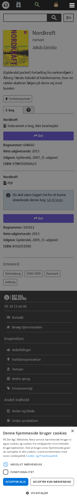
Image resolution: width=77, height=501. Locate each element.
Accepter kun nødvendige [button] (52, 481)
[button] (38, 493)
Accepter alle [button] (16, 481)
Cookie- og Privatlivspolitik (41, 456)
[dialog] (38, 464)
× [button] (72, 431)
